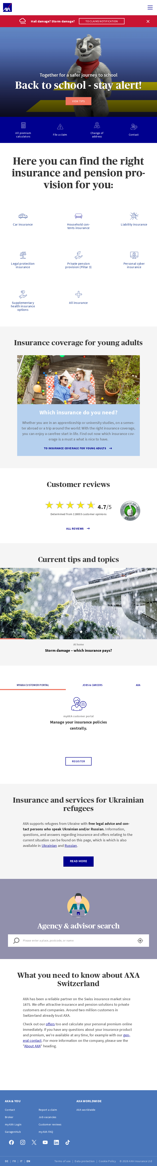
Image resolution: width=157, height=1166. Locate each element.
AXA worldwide (85, 1110)
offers (50, 1024)
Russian (71, 845)
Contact (10, 1110)
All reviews (75, 528)
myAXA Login (13, 1124)
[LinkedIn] (57, 1141)
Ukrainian (49, 845)
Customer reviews (50, 1124)
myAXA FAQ (46, 1132)
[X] (35, 1141)
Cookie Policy (108, 1161)
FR (14, 1161)
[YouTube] (46, 1141)
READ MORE (78, 861)
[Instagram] (23, 1141)
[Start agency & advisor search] (140, 941)
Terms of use (62, 1161)
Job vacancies (47, 1117)
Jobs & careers (92, 685)
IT (21, 1161)
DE (7, 1161)
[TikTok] (68, 1141)
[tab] (70, 632)
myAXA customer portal (33, 685)
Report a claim (48, 1110)
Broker (9, 1117)
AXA (138, 685)
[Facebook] (12, 1141)
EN (29, 1161)
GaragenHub (13, 1132)
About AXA (32, 1046)
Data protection (85, 1161)
